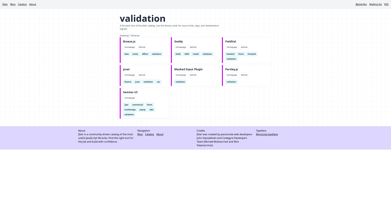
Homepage (129, 47)
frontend (252, 54)
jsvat (126, 69)
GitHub (142, 47)
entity (135, 54)
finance (127, 82)
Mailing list (375, 4)
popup (143, 109)
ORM (187, 54)
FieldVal (230, 41)
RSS (386, 4)
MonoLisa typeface (267, 134)
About (32, 4)
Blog (12, 4)
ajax (126, 104)
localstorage (130, 109)
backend (230, 54)
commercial (137, 104)
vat (158, 82)
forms (241, 54)
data (126, 54)
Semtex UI (130, 92)
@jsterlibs (361, 4)
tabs (151, 109)
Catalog (22, 4)
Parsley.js (231, 69)
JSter (5, 4)
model (196, 54)
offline (145, 54)
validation (156, 54)
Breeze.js (129, 41)
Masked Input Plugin (188, 69)
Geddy (178, 41)
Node (178, 54)
